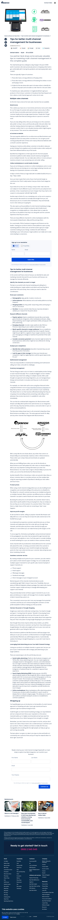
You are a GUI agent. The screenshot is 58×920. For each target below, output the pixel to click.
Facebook (6, 39)
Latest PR (44, 890)
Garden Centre (7, 884)
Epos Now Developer (46, 900)
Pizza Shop (19, 880)
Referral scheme (45, 896)
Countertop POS (32, 861)
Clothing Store (7, 896)
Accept (5, 917)
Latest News (45, 888)
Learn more (13, 917)
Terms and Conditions (47, 898)
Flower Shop (6, 878)
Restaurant (19, 882)
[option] (15, 245)
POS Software (32, 888)
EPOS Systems (32, 867)
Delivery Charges (45, 905)
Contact (44, 864)
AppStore (31, 882)
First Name (15, 757)
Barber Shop (6, 863)
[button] (55, 2)
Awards (43, 873)
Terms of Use (45, 884)
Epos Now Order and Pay (34, 886)
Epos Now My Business (34, 879)
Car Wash (6, 861)
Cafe (18, 863)
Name (13, 250)
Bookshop (6, 888)
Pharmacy (6, 876)
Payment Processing (33, 877)
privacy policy (43, 264)
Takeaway (19, 888)
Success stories (45, 868)
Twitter (6, 42)
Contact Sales (48, 3)
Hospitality (26, 246)
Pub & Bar (19, 861)
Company (44, 877)
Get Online (44, 909)
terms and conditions (34, 264)
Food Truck (19, 867)
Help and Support (46, 875)
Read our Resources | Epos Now (12, 36)
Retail (16, 246)
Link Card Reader (33, 865)
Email (26, 250)
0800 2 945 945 (29, 849)
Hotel (18, 873)
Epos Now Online (33, 890)
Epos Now (5, 3)
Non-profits (6, 886)
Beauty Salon (7, 865)
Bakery (18, 878)
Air (30, 863)
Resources (44, 907)
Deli (5, 880)
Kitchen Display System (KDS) (34, 870)
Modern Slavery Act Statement (46, 862)
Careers (44, 870)
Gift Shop (6, 894)
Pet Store (6, 892)
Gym (18, 869)
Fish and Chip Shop (21, 871)
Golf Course (6, 882)
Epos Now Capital (33, 884)
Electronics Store (7, 873)
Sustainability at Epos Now (48, 892)
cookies (18, 913)
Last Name (34, 757)
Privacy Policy (45, 886)
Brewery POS (19, 865)
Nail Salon (6, 890)
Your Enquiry (15, 775)
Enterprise (6, 871)
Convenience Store (8, 869)
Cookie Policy (45, 903)
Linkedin (35, 916)
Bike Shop (6, 867)
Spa (17, 884)
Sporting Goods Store (8, 901)
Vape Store (6, 899)
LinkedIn (6, 45)
